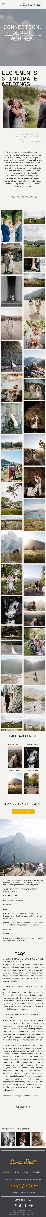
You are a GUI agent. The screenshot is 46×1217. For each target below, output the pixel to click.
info (24, 197)
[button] (3, 4)
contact (33, 197)
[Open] (30, 4)
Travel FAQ (13, 197)
